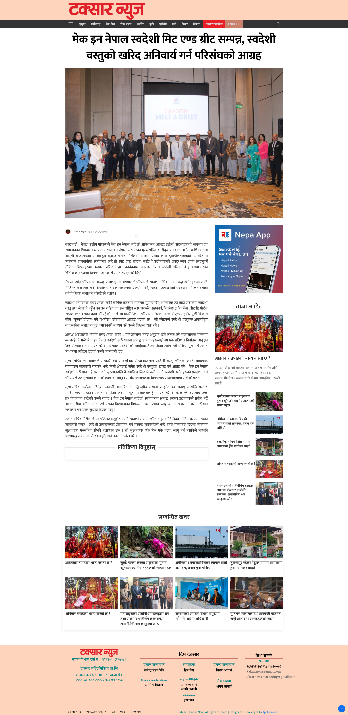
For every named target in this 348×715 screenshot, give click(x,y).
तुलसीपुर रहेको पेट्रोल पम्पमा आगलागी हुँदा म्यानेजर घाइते (233, 444)
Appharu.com (270, 712)
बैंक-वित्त (110, 24)
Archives (118, 712)
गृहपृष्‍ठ (82, 24)
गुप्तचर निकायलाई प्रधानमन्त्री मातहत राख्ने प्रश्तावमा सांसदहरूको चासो (255, 616)
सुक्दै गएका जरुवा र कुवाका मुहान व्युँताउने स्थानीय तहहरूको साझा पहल (235, 401)
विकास (196, 24)
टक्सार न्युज (79, 231)
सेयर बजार (125, 24)
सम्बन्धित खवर (174, 517)
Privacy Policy (96, 712)
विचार (185, 24)
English (234, 24)
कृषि (152, 24)
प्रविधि (163, 24)
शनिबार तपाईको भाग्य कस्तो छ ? (236, 463)
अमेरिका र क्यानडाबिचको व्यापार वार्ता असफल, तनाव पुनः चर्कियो (235, 423)
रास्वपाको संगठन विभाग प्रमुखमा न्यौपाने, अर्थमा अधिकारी (197, 616)
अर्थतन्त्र (95, 24)
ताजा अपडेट (249, 307)
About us (74, 712)
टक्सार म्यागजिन (214, 24)
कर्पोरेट (140, 24)
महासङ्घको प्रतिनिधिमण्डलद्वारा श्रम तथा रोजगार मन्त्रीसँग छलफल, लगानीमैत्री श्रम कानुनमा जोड (235, 492)
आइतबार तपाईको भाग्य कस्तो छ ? (242, 358)
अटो (174, 24)
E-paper (136, 712)
